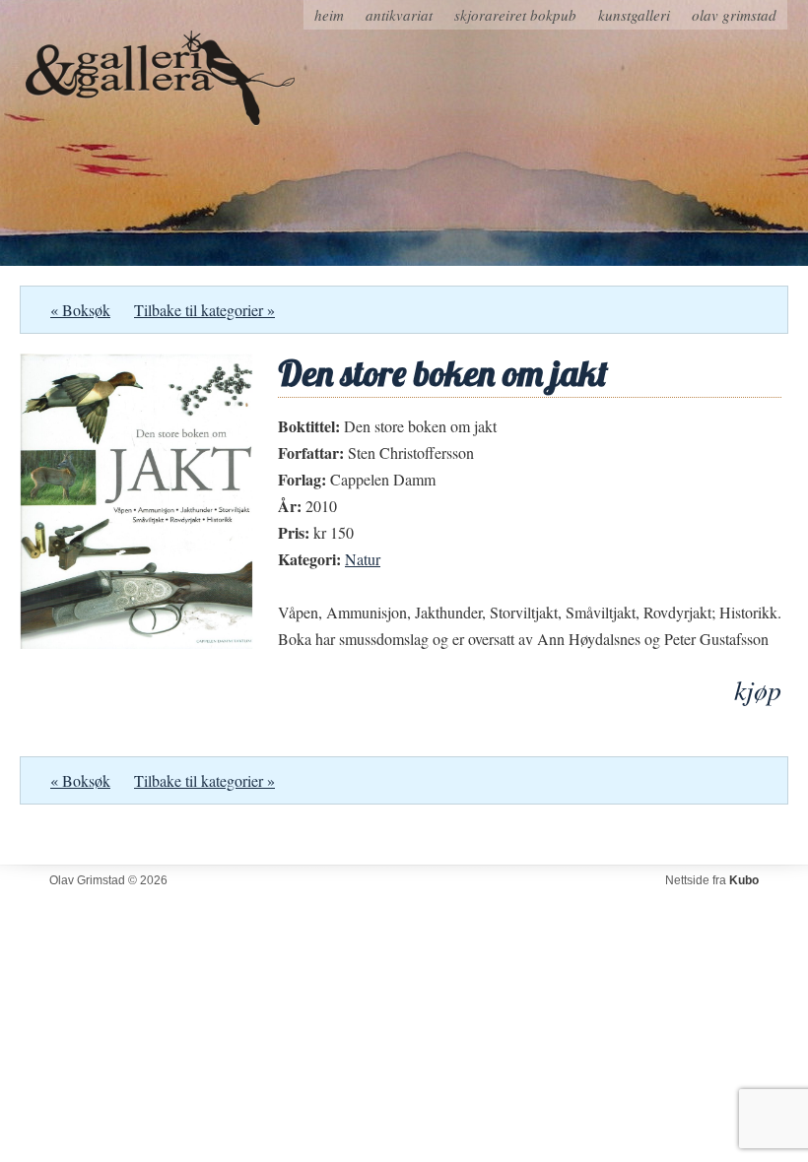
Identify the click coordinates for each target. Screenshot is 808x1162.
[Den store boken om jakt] (136, 642)
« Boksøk (80, 309)
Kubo (744, 880)
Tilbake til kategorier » (204, 309)
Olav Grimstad (734, 15)
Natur (362, 559)
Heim (329, 15)
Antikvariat (399, 15)
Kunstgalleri (634, 15)
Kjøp (757, 690)
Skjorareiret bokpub (515, 15)
